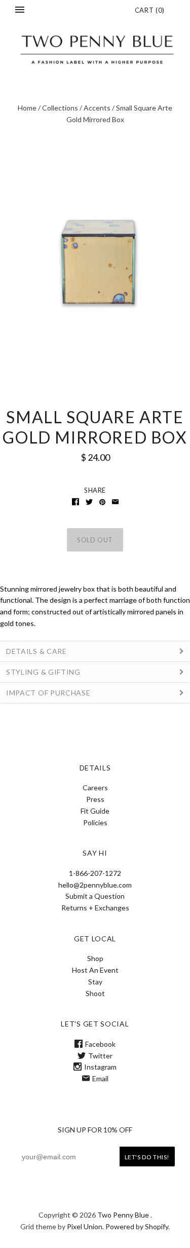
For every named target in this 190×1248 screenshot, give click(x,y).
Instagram (100, 1066)
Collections (60, 107)
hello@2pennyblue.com (95, 884)
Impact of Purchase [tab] (48, 692)
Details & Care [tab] (37, 651)
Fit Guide (95, 810)
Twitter (100, 1055)
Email (100, 1078)
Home (27, 107)
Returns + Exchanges (95, 907)
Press (95, 799)
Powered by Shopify (136, 1226)
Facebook (100, 1044)
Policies (95, 822)
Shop (95, 958)
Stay (95, 981)
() (150, 10)
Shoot (95, 993)
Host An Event (95, 970)
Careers (95, 787)
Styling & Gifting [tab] (43, 672)
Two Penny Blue (123, 1214)
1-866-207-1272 (95, 873)
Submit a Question (95, 896)
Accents (97, 107)
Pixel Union (84, 1226)
